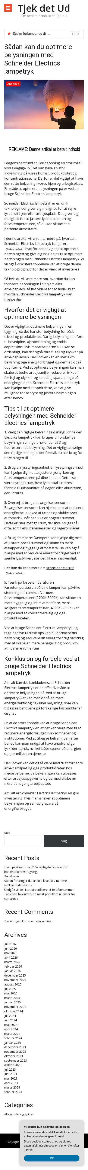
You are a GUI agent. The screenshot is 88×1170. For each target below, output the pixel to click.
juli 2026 (10, 944)
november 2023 (15, 1051)
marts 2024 (12, 1034)
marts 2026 (12, 962)
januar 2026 (12, 971)
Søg (7, 833)
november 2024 (15, 1007)
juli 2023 (10, 1069)
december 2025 (15, 975)
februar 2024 (13, 1038)
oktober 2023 (13, 1056)
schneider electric (60, 567)
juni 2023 (10, 1074)
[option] (46, 33)
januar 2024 (12, 1043)
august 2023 (12, 1065)
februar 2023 (13, 1092)
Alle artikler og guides (19, 1114)
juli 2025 (10, 989)
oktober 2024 (13, 1011)
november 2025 (15, 980)
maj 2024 (10, 1025)
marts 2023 (12, 1087)
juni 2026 (10, 948)
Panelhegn (11, 876)
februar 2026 (13, 966)
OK (52, 1158)
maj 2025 (10, 993)
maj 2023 (10, 1078)
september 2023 (15, 1060)
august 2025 (12, 984)
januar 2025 (12, 1002)
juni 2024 (10, 1020)
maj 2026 (10, 953)
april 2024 (11, 1029)
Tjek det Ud (44, 8)
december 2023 (15, 1047)
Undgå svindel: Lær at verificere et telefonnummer (39, 890)
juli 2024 (10, 1016)
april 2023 (11, 1083)
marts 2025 (12, 998)
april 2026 (11, 957)
